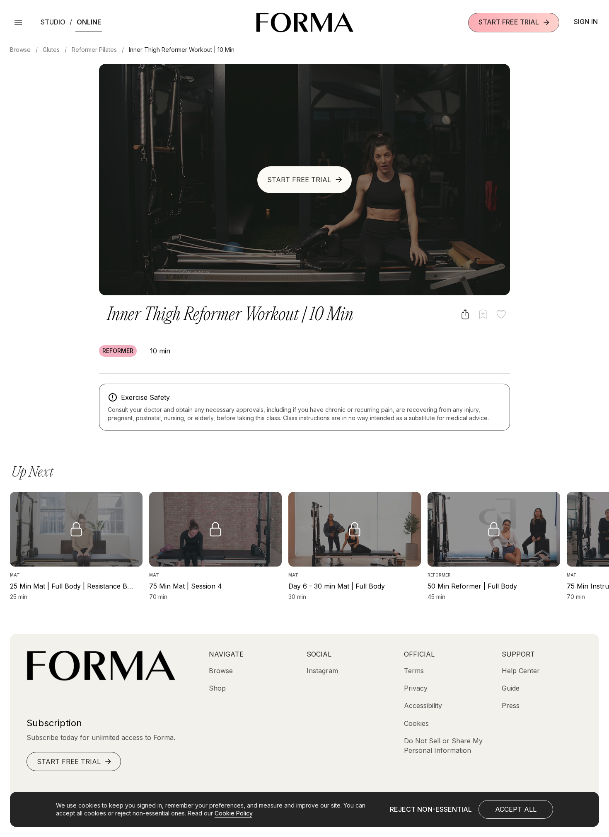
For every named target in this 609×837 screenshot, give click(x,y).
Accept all (515, 809)
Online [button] (89, 22)
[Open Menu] (18, 22)
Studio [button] (53, 22)
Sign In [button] (586, 21)
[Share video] (465, 314)
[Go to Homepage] (101, 678)
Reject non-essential (431, 809)
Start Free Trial (509, 22)
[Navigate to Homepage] (304, 22)
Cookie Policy (233, 813)
